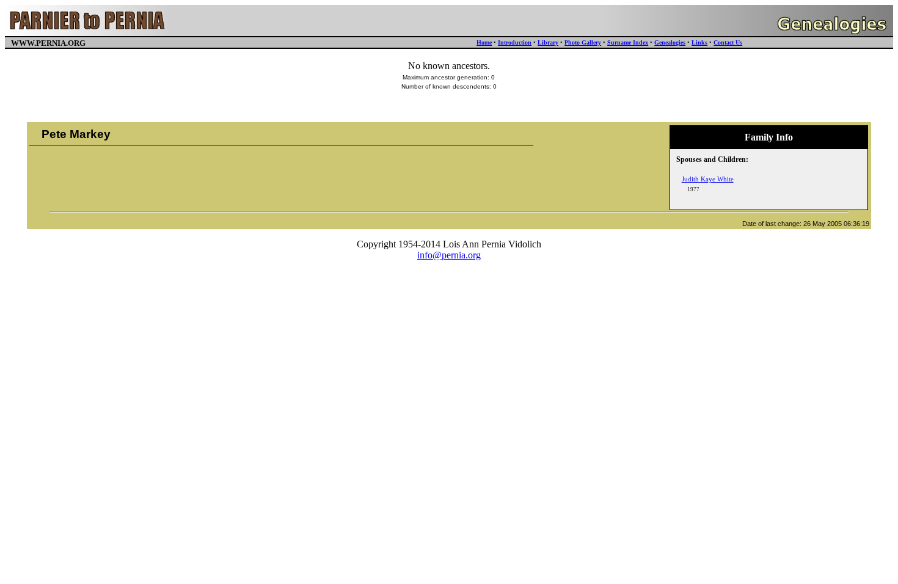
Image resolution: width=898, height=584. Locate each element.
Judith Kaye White (708, 179)
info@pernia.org (449, 255)
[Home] (87, 32)
